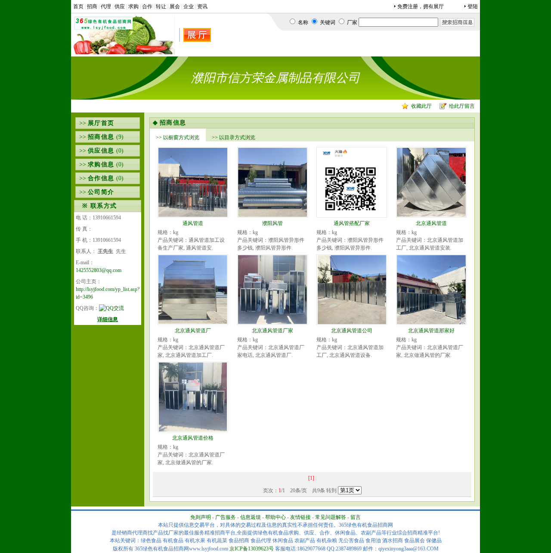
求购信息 (101, 164)
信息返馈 (250, 517)
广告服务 (225, 517)
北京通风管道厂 (193, 331)
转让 (161, 6)
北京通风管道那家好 (431, 331)
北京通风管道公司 (351, 331)
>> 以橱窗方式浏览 (177, 137)
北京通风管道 (431, 223)
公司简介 (101, 192)
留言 (355, 517)
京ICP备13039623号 (251, 549)
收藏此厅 (421, 106)
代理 (106, 6)
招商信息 (101, 137)
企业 (188, 6)
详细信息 (107, 319)
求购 (133, 6)
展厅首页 (101, 123)
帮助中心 (275, 517)
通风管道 (193, 223)
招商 (92, 6)
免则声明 (200, 517)
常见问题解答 (330, 517)
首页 (78, 6)
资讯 (202, 6)
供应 (120, 6)
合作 (147, 6)
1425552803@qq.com (98, 270)
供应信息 (101, 150)
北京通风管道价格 (193, 438)
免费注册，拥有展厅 (420, 6)
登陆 (472, 6)
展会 (175, 6)
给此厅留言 (462, 106)
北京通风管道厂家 (272, 331)
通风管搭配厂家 (352, 223)
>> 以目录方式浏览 (233, 137)
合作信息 (101, 178)
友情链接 (300, 517)
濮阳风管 (272, 223)
